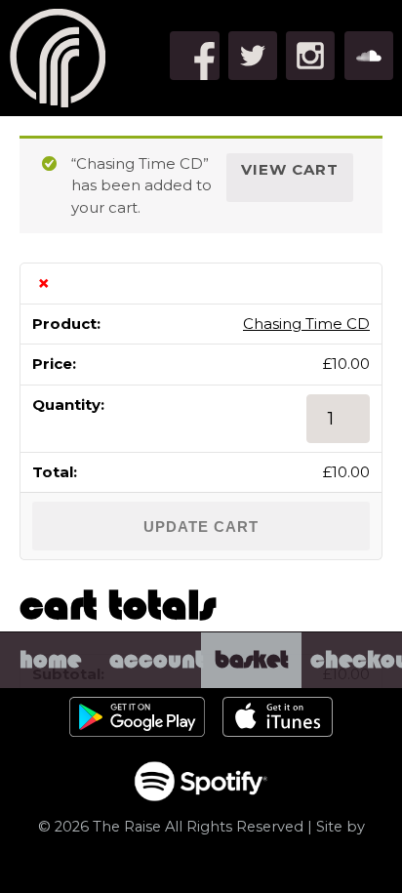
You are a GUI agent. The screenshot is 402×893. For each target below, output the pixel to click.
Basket (252, 678)
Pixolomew (201, 866)
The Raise (58, 58)
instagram (310, 55)
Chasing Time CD (306, 323)
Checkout (356, 678)
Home (50, 678)
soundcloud (368, 55)
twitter (252, 55)
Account (155, 678)
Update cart (201, 526)
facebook (194, 55)
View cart (290, 169)
